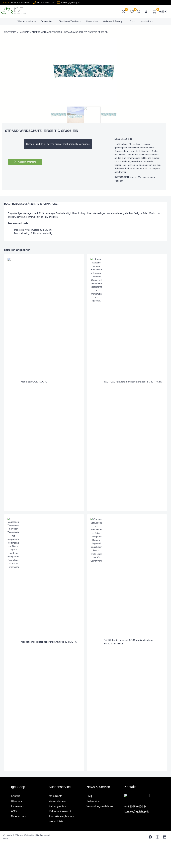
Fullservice (93, 801)
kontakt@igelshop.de (70, 3)
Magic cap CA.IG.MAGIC (34, 381)
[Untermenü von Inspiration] (152, 21)
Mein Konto (55, 796)
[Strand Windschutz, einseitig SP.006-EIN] (83, 104)
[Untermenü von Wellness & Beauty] (123, 21)
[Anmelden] (146, 12)
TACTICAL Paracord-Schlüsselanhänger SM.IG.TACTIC (133, 381)
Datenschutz (18, 816)
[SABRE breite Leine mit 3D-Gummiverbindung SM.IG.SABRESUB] (96, 519)
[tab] (13, 204)
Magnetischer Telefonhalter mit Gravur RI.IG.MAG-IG (49, 641)
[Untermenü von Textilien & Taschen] (80, 21)
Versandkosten (57, 801)
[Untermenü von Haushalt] (97, 21)
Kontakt (15, 796)
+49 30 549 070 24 (45, 3)
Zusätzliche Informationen (41, 203)
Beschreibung (13, 203)
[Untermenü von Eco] (134, 21)
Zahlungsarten (57, 806)
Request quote (63, 420)
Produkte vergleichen (61, 816)
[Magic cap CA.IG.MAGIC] (13, 259)
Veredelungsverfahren (100, 806)
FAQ (89, 796)
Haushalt (24, 32)
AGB (14, 811)
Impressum (17, 806)
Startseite (10, 32)
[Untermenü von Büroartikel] (53, 21)
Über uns (16, 801)
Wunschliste (56, 821)
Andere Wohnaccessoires (47, 32)
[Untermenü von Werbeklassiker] (35, 21)
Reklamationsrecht (60, 811)
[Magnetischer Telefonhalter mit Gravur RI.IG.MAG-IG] (13, 519)
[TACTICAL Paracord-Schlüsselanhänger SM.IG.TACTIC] (96, 259)
